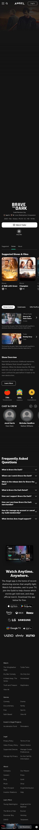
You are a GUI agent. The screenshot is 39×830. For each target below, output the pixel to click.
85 (24, 289)
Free (5, 710)
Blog (5, 779)
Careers (6, 775)
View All (6, 689)
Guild (22, 779)
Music (5, 784)
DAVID (5, 820)
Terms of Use (25, 741)
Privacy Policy (8, 741)
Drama (22, 701)
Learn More (8, 383)
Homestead (24, 678)
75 (6, 289)
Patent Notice (25, 745)
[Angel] (19, 3)
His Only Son (25, 674)
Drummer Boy (8, 815)
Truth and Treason (10, 685)
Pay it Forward (8, 788)
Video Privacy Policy (10, 745)
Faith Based (7, 714)
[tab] (5, 247)
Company (7, 771)
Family (22, 706)
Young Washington (10, 804)
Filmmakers (24, 726)
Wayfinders (24, 685)
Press (22, 775)
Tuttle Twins (24, 667)
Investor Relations (10, 792)
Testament (24, 820)
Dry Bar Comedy (9, 674)
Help (22, 792)
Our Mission (24, 771)
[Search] (7, 3)
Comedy (6, 701)
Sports (22, 710)
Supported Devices (10, 749)
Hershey (23, 815)
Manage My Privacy (10, 756)
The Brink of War (9, 811)
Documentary (8, 706)
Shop (22, 784)
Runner (23, 811)
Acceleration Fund (10, 726)
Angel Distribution (27, 788)
